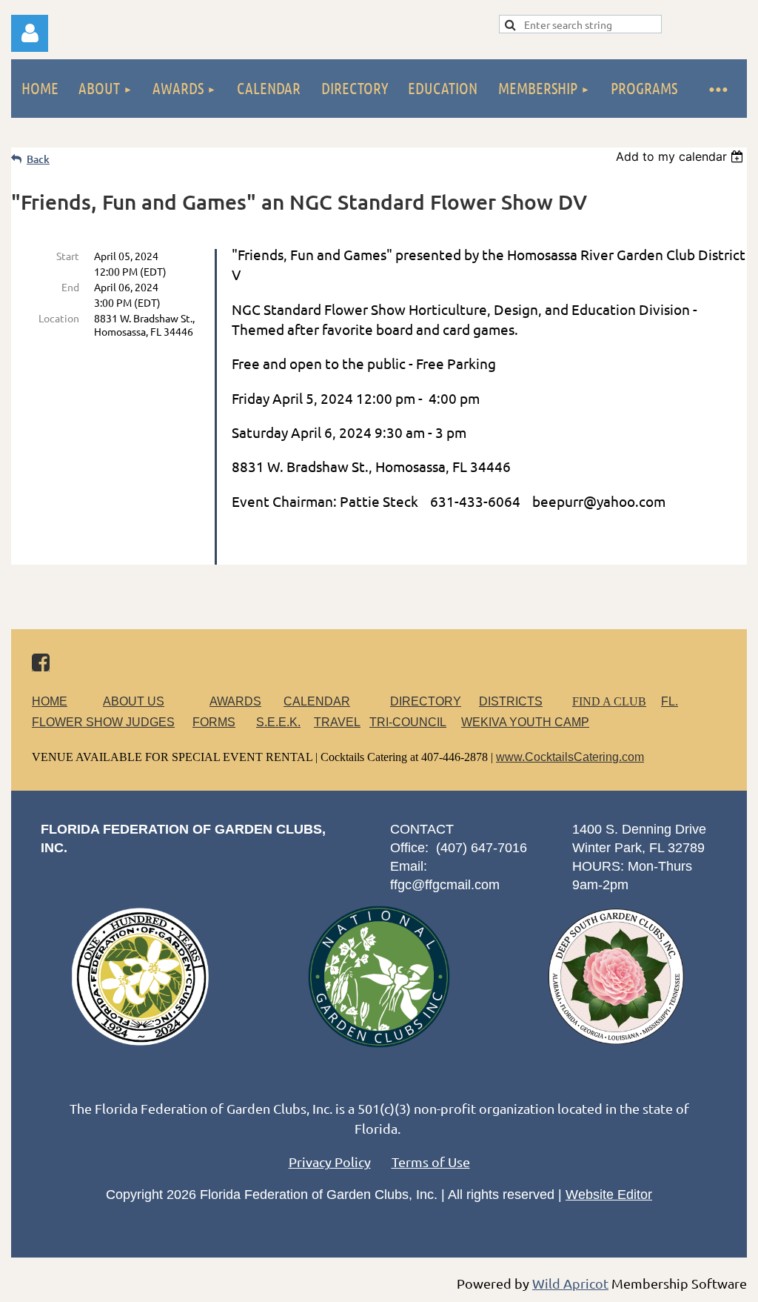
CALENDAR (317, 701)
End (70, 286)
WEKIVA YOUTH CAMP (525, 722)
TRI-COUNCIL (407, 722)
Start (67, 255)
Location (58, 318)
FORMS (213, 722)
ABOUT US (133, 701)
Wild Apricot (570, 1283)
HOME (49, 701)
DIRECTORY (425, 701)
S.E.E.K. (278, 722)
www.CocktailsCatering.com (570, 757)
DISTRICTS (511, 701)
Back (38, 159)
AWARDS (235, 701)
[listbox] (681, 156)
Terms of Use (431, 1161)
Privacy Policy (330, 1161)
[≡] (717, 88)
